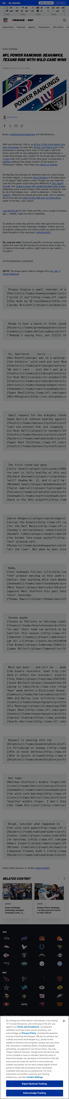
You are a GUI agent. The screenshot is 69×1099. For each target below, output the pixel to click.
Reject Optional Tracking (34, 1083)
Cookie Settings (35, 1077)
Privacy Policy (29, 1033)
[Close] (63, 1021)
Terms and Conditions (28, 1027)
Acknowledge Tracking (34, 1093)
